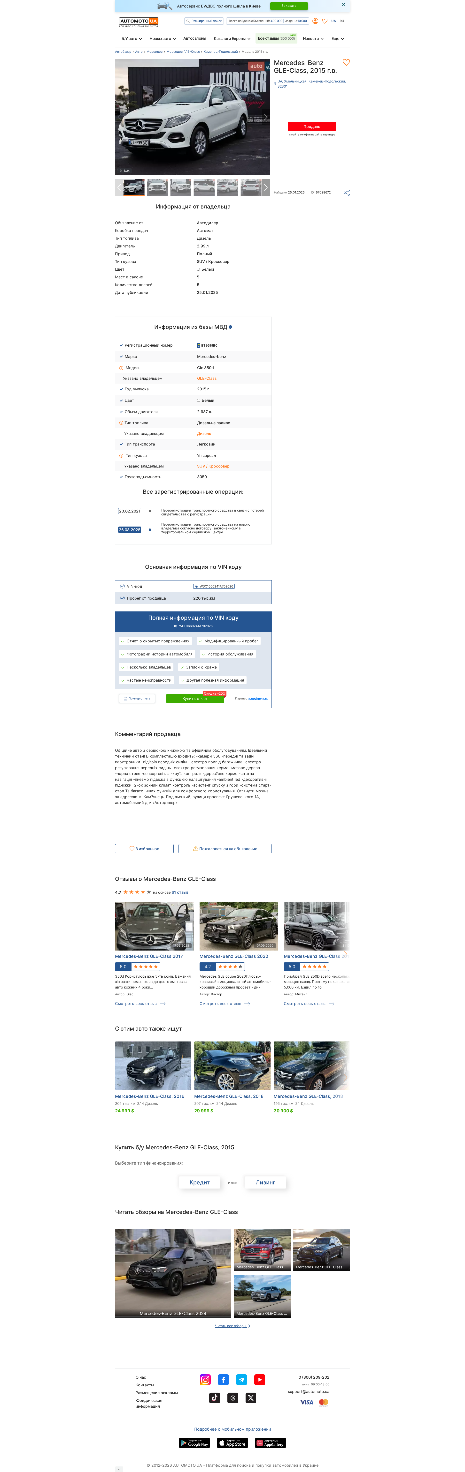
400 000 (276, 21)
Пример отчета (139, 698)
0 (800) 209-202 (314, 1377)
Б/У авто (129, 38)
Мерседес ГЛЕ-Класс (183, 51)
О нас (141, 1377)
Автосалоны (194, 38)
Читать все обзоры (231, 1326)
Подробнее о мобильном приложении (232, 1429)
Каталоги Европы (230, 38)
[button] (266, 117)
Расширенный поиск (207, 21)
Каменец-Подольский (221, 51)
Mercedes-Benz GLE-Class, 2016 (149, 1096)
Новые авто (160, 38)
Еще (335, 38)
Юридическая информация (149, 1403)
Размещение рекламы (157, 1392)
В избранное (146, 848)
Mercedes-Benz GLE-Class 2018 (318, 956)
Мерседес (155, 51)
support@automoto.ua (308, 1391)
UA (333, 21)
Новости (311, 38)
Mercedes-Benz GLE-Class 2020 (234, 956)
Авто (139, 51)
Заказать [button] (288, 5)
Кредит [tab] (200, 1182)
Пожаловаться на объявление (227, 848)
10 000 (302, 21)
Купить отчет (203, 697)
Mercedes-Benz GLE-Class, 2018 (229, 1096)
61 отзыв (180, 892)
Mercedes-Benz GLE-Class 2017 (149, 956)
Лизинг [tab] (265, 1182)
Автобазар (123, 51)
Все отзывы (276, 38)
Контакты (145, 1385)
